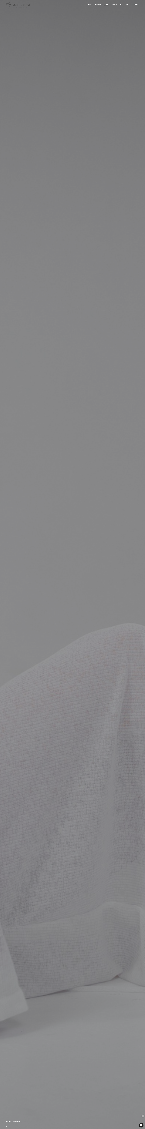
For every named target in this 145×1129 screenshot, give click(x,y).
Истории (114, 4)
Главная (90, 4)
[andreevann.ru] (18, 5)
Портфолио (98, 4)
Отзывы (128, 4)
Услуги (121, 4)
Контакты (135, 4)
